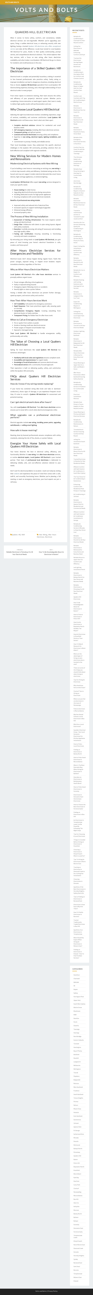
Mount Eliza (77, 1109)
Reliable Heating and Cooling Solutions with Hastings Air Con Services (79, 284)
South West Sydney (79, 1004)
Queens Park (77, 1127)
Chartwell (77, 978)
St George (77, 1130)
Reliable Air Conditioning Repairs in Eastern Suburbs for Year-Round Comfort (79, 191)
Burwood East (78, 1263)
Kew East (76, 1181)
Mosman (76, 1210)
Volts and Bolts (12, 2)
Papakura (76, 1076)
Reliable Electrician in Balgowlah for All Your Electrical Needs (79, 343)
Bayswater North (79, 1167)
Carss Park (77, 1185)
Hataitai (76, 1112)
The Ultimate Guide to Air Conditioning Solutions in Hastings (78, 161)
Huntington (77, 1047)
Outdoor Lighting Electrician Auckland (79, 333)
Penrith (76, 1141)
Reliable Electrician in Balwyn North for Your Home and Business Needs (79, 577)
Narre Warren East (79, 1245)
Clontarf (76, 1188)
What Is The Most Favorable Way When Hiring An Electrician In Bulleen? (79, 769)
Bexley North (78, 1214)
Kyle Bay (76, 1177)
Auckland (76, 1054)
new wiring (43, 535)
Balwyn (76, 1221)
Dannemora (77, 1120)
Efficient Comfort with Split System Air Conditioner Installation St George (79, 516)
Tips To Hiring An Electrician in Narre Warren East (80, 861)
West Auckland (78, 1087)
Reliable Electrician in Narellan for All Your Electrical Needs (78, 120)
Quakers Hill (16, 535)
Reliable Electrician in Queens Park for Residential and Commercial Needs (79, 504)
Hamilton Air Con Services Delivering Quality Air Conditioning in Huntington (79, 226)
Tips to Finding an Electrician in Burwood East (79, 899)
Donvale (76, 1252)
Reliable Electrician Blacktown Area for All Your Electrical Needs (80, 203)
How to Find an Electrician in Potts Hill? (78, 617)
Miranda (76, 1138)
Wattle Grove (78, 1007)
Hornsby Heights (79, 1255)
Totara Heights (78, 1098)
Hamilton (77, 975)
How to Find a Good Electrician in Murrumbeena (80, 760)
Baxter (76, 1159)
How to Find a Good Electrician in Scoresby (80, 789)
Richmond (77, 1145)
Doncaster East (78, 1228)
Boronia (76, 1270)
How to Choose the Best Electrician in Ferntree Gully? (79, 807)
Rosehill (76, 1058)
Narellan (76, 1018)
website (16, 474)
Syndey (76, 1259)
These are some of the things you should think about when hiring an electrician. (79, 672)
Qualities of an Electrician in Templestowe (78, 932)
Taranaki (76, 1044)
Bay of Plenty (78, 1051)
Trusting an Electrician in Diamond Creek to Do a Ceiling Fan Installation (79, 871)
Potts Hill (77, 1163)
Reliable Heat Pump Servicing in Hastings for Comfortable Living (79, 173)
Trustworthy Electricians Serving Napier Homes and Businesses (78, 62)
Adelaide (76, 982)
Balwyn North (78, 1148)
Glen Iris (76, 1203)
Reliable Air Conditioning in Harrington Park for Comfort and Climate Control (79, 74)
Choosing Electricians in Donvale (78, 881)
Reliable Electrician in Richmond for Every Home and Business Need (79, 550)
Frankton (76, 1091)
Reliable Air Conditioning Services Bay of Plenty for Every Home (79, 238)
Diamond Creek (78, 1248)
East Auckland (78, 1116)
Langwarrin (77, 1062)
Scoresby (76, 1224)
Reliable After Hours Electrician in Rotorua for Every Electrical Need (79, 355)
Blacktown (77, 1011)
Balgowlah (77, 1080)
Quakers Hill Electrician (35, 32)
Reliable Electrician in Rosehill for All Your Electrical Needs (78, 262)
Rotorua (76, 1083)
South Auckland (78, 1094)
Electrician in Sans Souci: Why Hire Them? (79, 907)
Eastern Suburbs (79, 1040)
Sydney (76, 993)
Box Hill (76, 1199)
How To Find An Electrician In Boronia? (78, 914)
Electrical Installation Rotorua (77, 396)
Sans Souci (77, 1266)
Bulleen (76, 1217)
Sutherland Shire (79, 1134)
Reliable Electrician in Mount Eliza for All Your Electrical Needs (79, 451)
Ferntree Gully (78, 1232)
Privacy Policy (52, 1291)
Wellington (77, 1069)
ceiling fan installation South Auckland (79, 442)
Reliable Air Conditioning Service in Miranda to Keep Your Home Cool (79, 528)
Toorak (76, 1073)
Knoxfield (77, 1170)
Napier (76, 989)
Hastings (76, 1033)
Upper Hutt (77, 1000)
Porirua (76, 1101)
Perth (75, 1022)
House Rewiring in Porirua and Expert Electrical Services (79, 414)
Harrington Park (79, 997)
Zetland (76, 1123)
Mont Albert (77, 1174)
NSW (23, 535)
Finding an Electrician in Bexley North (78, 752)
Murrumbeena (78, 1195)
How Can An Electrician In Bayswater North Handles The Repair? (79, 626)
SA (74, 986)
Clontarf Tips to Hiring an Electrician (79, 693)
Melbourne (77, 1065)
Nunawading (77, 1192)
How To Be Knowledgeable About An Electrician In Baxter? (51, 552)
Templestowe (78, 1274)
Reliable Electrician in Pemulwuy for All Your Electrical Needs (19, 552)
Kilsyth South (78, 1241)
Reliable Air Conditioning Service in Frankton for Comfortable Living (79, 386)
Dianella (76, 1025)
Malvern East (78, 1277)
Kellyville (76, 1206)
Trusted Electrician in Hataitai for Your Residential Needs (79, 461)
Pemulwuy (77, 1152)
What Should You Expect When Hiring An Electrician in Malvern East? (79, 942)
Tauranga (76, 1029)
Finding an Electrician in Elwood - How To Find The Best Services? (79, 954)
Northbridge (77, 1036)
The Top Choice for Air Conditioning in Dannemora (79, 479)
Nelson (76, 1105)
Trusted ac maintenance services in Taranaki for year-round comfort (79, 215)
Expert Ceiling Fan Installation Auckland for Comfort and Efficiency (79, 250)
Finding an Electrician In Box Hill (79, 814)
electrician (48, 537)
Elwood (76, 1281)
